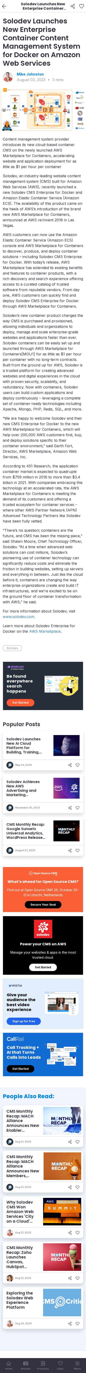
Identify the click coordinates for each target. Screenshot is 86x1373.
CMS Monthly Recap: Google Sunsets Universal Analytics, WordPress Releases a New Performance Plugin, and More (25, 835)
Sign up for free (23, 1021)
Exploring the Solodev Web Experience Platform (19, 1300)
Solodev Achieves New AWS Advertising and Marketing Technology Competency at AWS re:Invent (26, 795)
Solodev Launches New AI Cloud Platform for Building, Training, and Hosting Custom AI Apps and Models (25, 750)
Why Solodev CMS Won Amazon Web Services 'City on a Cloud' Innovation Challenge (20, 1216)
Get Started (20, 702)
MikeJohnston (30, 74)
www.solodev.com (18, 616)
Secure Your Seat (43, 904)
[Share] (72, 6)
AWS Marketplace (45, 631)
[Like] (81, 6)
